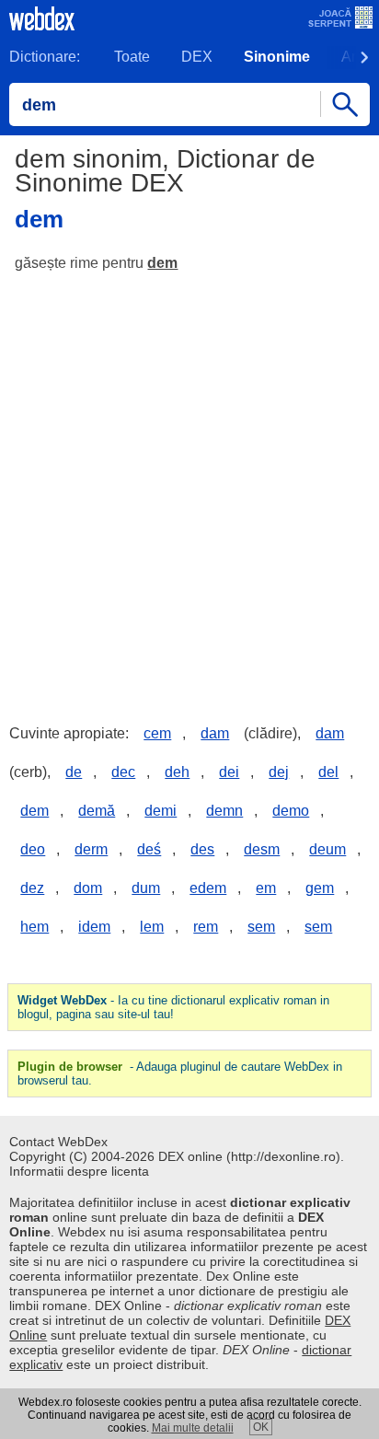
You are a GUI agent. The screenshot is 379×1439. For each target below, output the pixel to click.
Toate (132, 56)
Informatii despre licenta (79, 1171)
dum (146, 888)
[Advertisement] (189, 484)
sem (261, 926)
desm (262, 849)
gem (319, 888)
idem (94, 926)
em (266, 888)
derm (91, 849)
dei (229, 772)
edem (208, 888)
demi (160, 810)
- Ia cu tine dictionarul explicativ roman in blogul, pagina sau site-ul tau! (173, 1007)
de (73, 772)
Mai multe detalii (193, 1428)
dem (162, 263)
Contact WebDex (58, 1141)
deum (327, 849)
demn (224, 810)
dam (215, 733)
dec (123, 772)
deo (32, 849)
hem (34, 926)
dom (88, 888)
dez (32, 888)
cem (157, 733)
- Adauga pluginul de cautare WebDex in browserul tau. (179, 1073)
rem (205, 926)
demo (290, 810)
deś (149, 849)
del (328, 772)
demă (96, 810)
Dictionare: (44, 56)
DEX (196, 56)
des (202, 849)
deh (177, 772)
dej (279, 772)
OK (261, 1427)
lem (152, 926)
